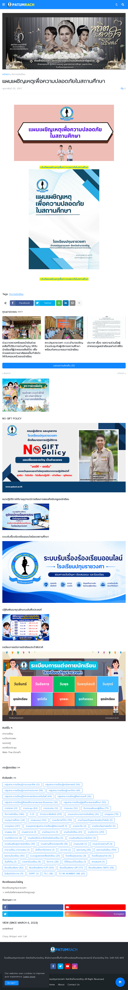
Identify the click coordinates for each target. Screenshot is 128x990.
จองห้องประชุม (9, 747)
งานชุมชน (111, 814)
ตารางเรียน (7, 733)
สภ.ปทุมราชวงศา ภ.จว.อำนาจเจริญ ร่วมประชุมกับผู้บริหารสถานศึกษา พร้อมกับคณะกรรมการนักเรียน (64, 346)
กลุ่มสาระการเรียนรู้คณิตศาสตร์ (62, 784)
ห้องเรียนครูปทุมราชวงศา (14, 887)
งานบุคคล (12, 826)
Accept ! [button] (11, 983)
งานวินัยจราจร (13, 838)
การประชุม (30, 808)
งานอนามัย (80, 844)
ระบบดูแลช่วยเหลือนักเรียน (45, 855)
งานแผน (10, 832)
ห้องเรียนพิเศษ (14, 867)
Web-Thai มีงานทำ (11, 752)
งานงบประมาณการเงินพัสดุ (83, 814)
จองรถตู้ (6, 743)
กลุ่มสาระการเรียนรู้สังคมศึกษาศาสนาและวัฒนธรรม (31, 802)
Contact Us (74, 984)
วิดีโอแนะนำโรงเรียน (75, 861)
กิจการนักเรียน (18, 74)
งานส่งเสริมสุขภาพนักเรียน (20, 844)
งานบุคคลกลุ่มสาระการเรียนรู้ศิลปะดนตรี (46, 826)
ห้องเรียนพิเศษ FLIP (41, 867)
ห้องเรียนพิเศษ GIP (71, 867)
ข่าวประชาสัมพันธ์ (51, 814)
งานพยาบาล (29, 832)
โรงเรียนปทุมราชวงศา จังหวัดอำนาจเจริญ (64, 979)
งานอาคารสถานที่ (102, 844)
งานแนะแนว (38, 820)
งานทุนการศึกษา (15, 820)
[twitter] (32, 914)
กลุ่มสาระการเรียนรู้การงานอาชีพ (22, 784)
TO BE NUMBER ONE (72, 873)
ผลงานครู (83, 850)
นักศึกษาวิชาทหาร (44, 850)
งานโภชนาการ (50, 832)
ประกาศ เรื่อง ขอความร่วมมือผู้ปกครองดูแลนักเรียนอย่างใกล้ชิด (105, 344)
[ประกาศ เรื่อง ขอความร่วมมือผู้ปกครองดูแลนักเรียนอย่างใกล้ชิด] (106, 327)
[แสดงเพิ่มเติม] (79, 303)
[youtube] (95, 907)
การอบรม (71, 808)
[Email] (72, 303)
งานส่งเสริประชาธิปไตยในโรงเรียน (45, 838)
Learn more (29, 976)
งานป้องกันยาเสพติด (104, 826)
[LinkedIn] (66, 303)
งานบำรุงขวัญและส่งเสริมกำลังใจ (95, 820)
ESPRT (34, 873)
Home (52, 984)
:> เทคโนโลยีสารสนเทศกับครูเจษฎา (18, 892)
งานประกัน (79, 826)
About (61, 984)
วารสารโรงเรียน (31, 861)
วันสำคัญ (10, 861)
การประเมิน (50, 808)
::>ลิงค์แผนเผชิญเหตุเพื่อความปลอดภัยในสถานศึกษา (64, 167)
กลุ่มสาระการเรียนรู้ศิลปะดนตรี (74, 796)
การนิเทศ (11, 808)
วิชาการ (53, 861)
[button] (3, 4)
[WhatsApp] (59, 303)
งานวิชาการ (96, 832)
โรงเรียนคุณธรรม (76, 855)
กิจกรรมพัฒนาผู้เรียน (96, 808)
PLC (48, 873)
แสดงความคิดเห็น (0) (64, 365)
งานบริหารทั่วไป (62, 820)
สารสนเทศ (98, 861)
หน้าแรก (6, 74)
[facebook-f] (32, 907)
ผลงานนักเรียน (106, 850)
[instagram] (75, 966)
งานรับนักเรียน (73, 832)
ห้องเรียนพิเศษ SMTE (101, 867)
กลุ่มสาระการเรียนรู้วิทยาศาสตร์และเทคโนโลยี (28, 796)
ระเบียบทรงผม (9, 738)
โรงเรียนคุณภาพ (101, 855)
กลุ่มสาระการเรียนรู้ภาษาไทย (64, 790)
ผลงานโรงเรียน (15, 855)
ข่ (32, 814)
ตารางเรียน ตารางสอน (17, 850)
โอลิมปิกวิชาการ (14, 873)
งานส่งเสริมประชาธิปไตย (82, 838)
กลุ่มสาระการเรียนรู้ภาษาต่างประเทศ (24, 790)
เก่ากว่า (121, 373)
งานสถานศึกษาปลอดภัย (54, 844)
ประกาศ (65, 850)
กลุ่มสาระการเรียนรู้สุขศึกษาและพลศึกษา (85, 802)
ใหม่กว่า (7, 373)
